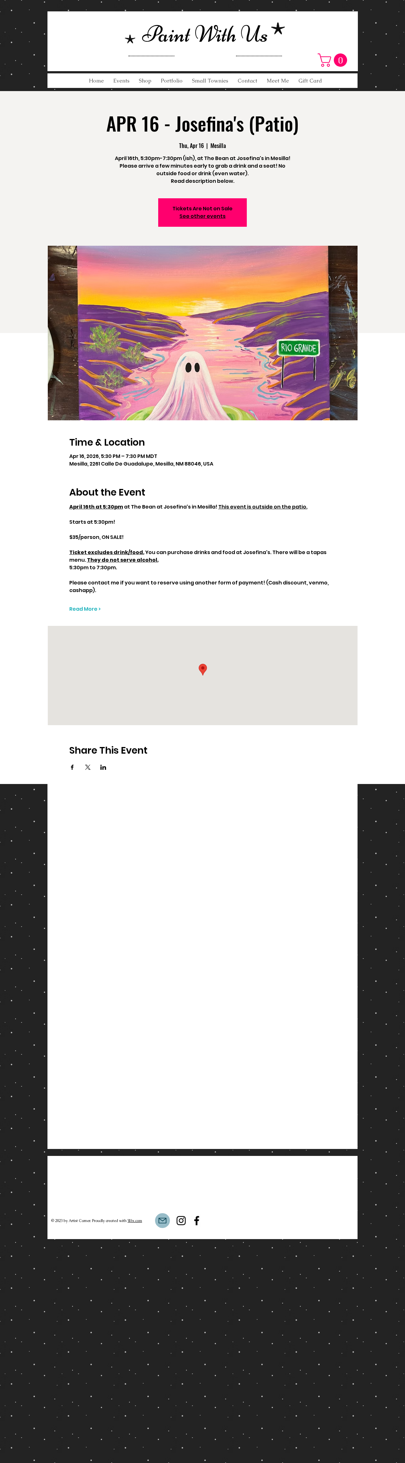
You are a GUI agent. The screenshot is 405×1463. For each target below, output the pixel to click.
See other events (202, 216)
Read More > (85, 609)
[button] (334, 60)
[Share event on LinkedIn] (103, 767)
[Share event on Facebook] (72, 767)
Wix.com (135, 1220)
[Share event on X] (88, 767)
